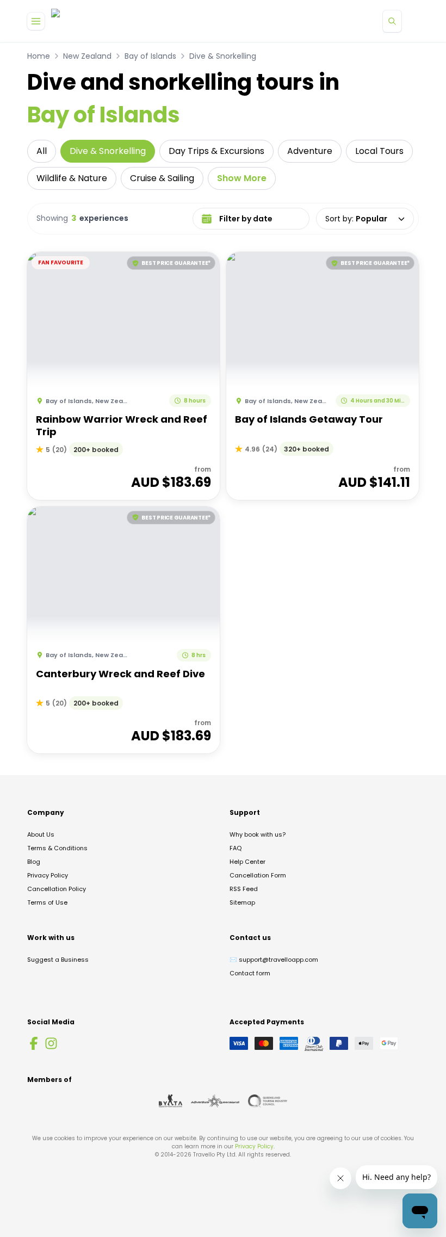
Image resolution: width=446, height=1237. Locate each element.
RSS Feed (244, 889)
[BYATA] (170, 1101)
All (41, 151)
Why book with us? (258, 834)
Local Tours (379, 151)
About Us (40, 834)
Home (38, 56)
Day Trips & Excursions (216, 151)
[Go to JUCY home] (66, 21)
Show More (242, 178)
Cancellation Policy (56, 889)
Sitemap (242, 902)
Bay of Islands (150, 56)
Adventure (309, 151)
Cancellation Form (258, 875)
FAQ (235, 848)
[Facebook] (33, 1043)
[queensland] (267, 1101)
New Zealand (87, 56)
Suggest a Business (58, 959)
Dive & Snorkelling (222, 56)
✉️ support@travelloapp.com (274, 959)
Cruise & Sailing (162, 178)
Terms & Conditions (57, 848)
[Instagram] (51, 1043)
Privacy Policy (47, 875)
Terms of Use (47, 902)
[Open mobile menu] (36, 21)
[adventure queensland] (215, 1101)
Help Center (247, 861)
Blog (33, 861)
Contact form (250, 973)
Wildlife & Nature (71, 178)
